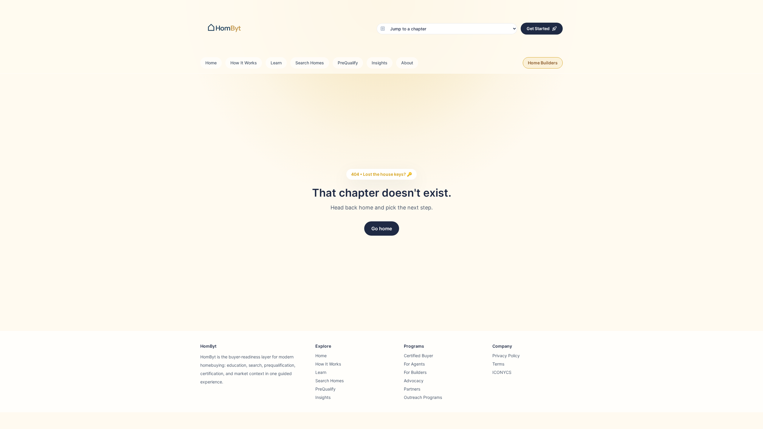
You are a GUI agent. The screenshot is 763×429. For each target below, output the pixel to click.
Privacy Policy (506, 355)
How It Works (243, 62)
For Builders (415, 372)
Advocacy (414, 380)
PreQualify (348, 62)
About (407, 62)
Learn (276, 62)
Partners (412, 388)
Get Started (538, 28)
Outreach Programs (423, 397)
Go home (381, 228)
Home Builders (543, 62)
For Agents (414, 363)
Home (211, 62)
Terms (498, 363)
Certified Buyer (418, 355)
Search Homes (309, 62)
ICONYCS (501, 372)
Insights (379, 62)
